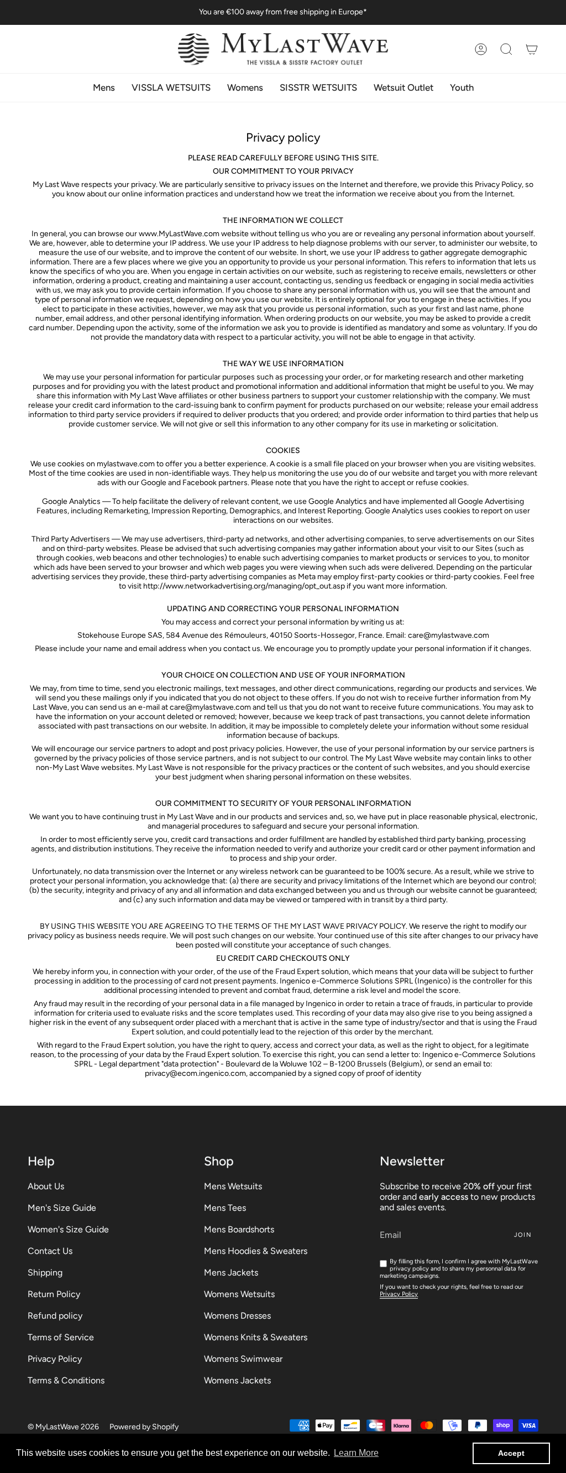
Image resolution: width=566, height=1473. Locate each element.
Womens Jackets (237, 1380)
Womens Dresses (237, 1315)
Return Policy (54, 1294)
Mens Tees (225, 1208)
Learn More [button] (356, 1453)
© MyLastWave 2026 (63, 1427)
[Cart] (531, 49)
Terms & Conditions (66, 1380)
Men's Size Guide (62, 1208)
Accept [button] (511, 1453)
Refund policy (55, 1315)
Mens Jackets (231, 1272)
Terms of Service (61, 1337)
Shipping (45, 1272)
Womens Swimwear (243, 1359)
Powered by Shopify (144, 1427)
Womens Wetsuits (239, 1294)
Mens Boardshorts (239, 1229)
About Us (46, 1186)
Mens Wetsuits (233, 1186)
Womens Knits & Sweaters (255, 1337)
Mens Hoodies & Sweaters (255, 1251)
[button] (506, 49)
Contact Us (50, 1251)
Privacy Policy (55, 1359)
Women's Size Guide (68, 1229)
